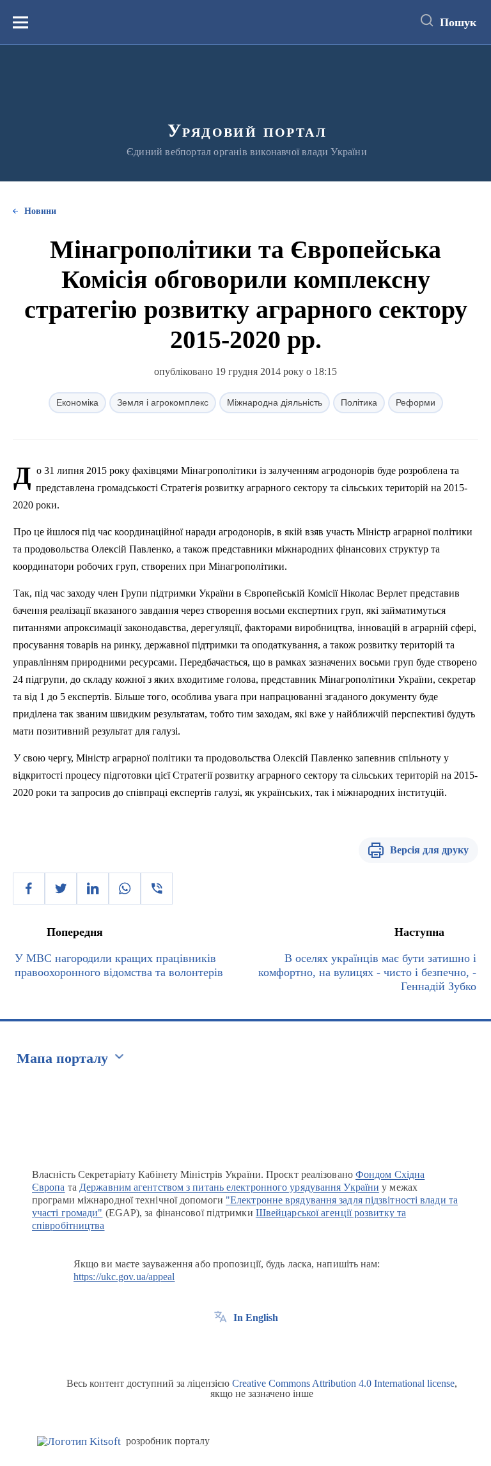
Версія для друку (429, 849)
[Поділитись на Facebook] (28, 888)
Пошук (458, 22)
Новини (40, 211)
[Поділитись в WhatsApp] (124, 888)
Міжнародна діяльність (274, 402)
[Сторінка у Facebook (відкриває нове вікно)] (220, 1346)
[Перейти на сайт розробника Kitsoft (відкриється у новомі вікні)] (79, 1441)
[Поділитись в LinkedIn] (92, 888)
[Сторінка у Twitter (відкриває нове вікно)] (244, 1346)
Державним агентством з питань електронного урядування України (229, 1187)
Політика (359, 402)
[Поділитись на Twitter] (60, 888)
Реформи (415, 402)
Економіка (77, 402)
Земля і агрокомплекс (162, 402)
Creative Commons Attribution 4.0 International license (343, 1383)
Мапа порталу (62, 1058)
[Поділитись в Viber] (156, 888)
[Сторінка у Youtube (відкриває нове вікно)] (268, 1346)
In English (255, 1317)
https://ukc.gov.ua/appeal (124, 1276)
